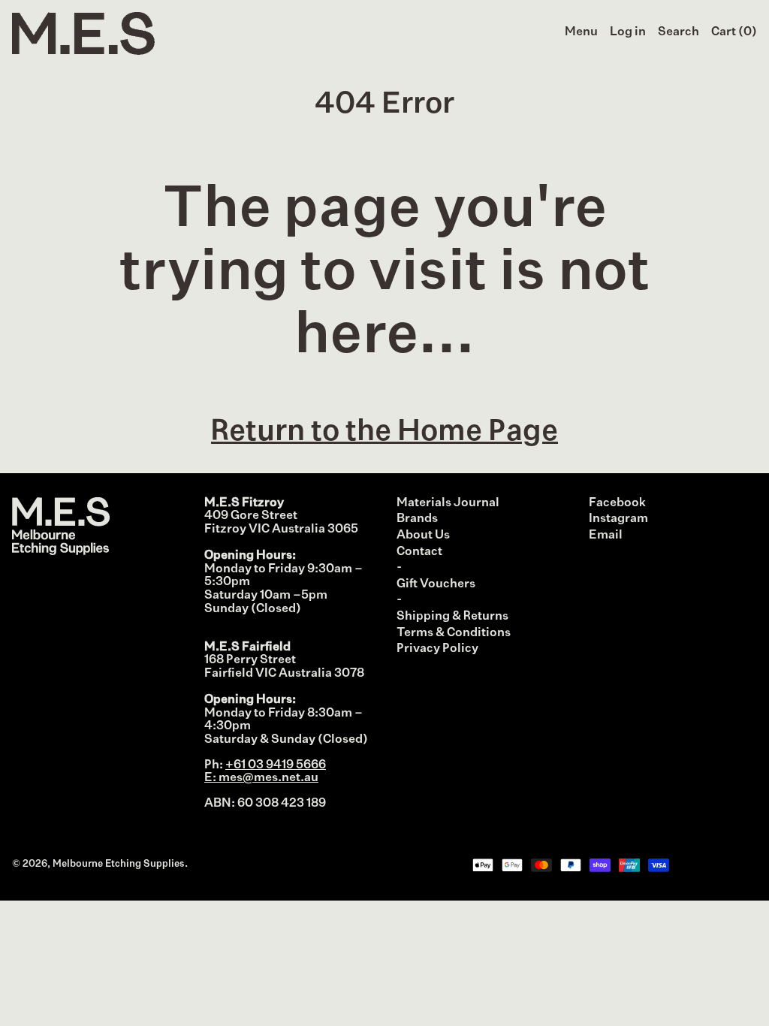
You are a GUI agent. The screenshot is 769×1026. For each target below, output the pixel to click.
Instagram (618, 519)
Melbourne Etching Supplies (119, 864)
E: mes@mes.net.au (261, 778)
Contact (419, 552)
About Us (423, 536)
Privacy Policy (437, 649)
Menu (581, 32)
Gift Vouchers (436, 584)
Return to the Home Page (384, 432)
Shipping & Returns (452, 617)
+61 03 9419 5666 (275, 765)
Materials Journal (448, 503)
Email (606, 536)
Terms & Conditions (454, 633)
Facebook (617, 503)
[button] (678, 33)
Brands (417, 519)
